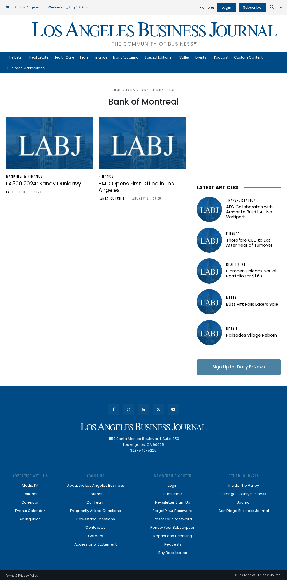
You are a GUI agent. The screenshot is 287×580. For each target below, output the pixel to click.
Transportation (241, 200)
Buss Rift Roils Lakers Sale (252, 304)
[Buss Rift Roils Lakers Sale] (209, 301)
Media (231, 298)
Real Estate (237, 264)
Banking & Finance (24, 176)
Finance (106, 176)
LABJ (10, 192)
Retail (232, 328)
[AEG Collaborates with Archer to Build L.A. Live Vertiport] (209, 209)
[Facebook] (113, 409)
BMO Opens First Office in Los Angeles (136, 187)
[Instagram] (128, 409)
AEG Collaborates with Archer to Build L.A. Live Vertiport (249, 212)
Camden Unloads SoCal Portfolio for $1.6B (251, 273)
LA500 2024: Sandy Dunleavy (43, 183)
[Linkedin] (143, 409)
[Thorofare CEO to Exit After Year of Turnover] (209, 240)
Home (116, 89)
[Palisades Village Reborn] (209, 332)
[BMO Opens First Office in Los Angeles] (142, 143)
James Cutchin (112, 198)
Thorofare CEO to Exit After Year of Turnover (249, 242)
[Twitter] (158, 409)
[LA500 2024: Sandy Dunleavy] (49, 143)
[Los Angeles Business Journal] (143, 426)
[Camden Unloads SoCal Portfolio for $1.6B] (209, 271)
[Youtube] (173, 409)
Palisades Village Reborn (251, 335)
